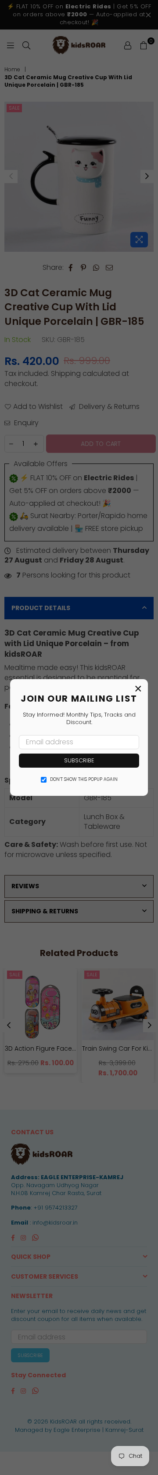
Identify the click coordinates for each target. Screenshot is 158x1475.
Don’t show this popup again (84, 779)
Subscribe (79, 760)
